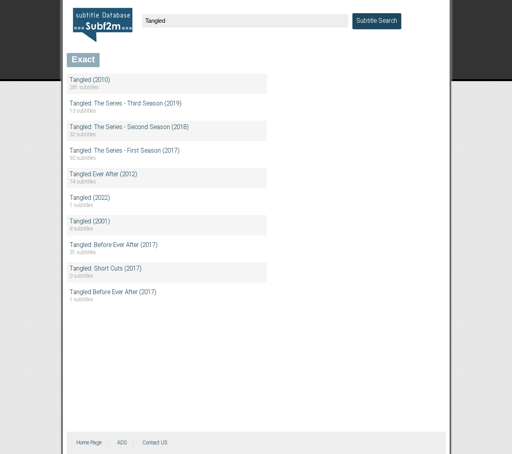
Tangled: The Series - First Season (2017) (124, 151)
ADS (122, 443)
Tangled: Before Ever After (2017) (113, 245)
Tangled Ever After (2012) (103, 174)
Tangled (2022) (90, 198)
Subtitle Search (376, 21)
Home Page (89, 443)
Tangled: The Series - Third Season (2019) (125, 104)
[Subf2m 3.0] (102, 25)
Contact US (154, 443)
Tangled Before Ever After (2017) (113, 292)
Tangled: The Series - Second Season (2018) (129, 127)
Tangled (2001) (90, 222)
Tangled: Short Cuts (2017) (105, 269)
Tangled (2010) (90, 80)
